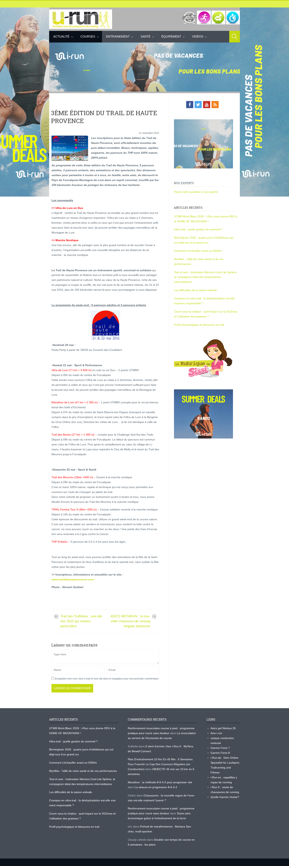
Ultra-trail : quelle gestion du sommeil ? (198, 229)
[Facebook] (189, 104)
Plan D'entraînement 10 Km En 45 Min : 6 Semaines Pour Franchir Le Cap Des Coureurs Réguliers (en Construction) (160, 764)
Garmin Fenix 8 (220, 752)
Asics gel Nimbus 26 (223, 728)
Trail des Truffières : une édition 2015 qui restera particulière (81, 621)
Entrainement (118, 36)
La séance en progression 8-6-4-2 (156, 787)
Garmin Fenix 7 (220, 747)
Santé (145, 36)
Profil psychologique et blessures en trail (199, 324)
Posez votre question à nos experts (196, 191)
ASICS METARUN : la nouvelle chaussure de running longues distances (130, 621)
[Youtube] (206, 104)
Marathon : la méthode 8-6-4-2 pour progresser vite (160, 782)
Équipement (171, 36)
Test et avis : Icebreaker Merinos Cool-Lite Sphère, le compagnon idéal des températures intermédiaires (205, 277)
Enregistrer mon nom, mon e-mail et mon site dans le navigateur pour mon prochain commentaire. (107, 678)
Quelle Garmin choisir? (225, 797)
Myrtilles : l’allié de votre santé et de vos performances (83, 770)
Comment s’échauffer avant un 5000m (198, 250)
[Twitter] (198, 104)
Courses (87, 36)
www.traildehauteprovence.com (73, 579)
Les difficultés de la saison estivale (195, 290)
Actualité (61, 36)
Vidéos (197, 36)
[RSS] (215, 104)
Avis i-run (216, 733)
